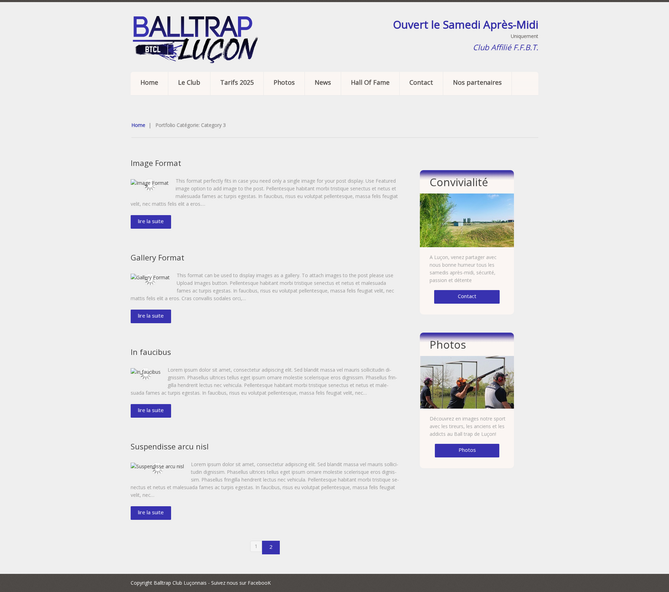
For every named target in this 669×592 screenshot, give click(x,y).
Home (149, 82)
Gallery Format (157, 257)
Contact (421, 82)
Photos (284, 82)
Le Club (189, 82)
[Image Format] (150, 183)
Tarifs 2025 (237, 82)
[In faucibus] (146, 372)
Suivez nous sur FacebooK (241, 582)
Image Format (156, 163)
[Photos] (467, 382)
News (323, 82)
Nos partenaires (477, 82)
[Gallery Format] (150, 277)
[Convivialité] (467, 220)
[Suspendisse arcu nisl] (157, 466)
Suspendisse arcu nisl (170, 446)
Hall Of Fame (370, 82)
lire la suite (151, 221)
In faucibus (151, 352)
